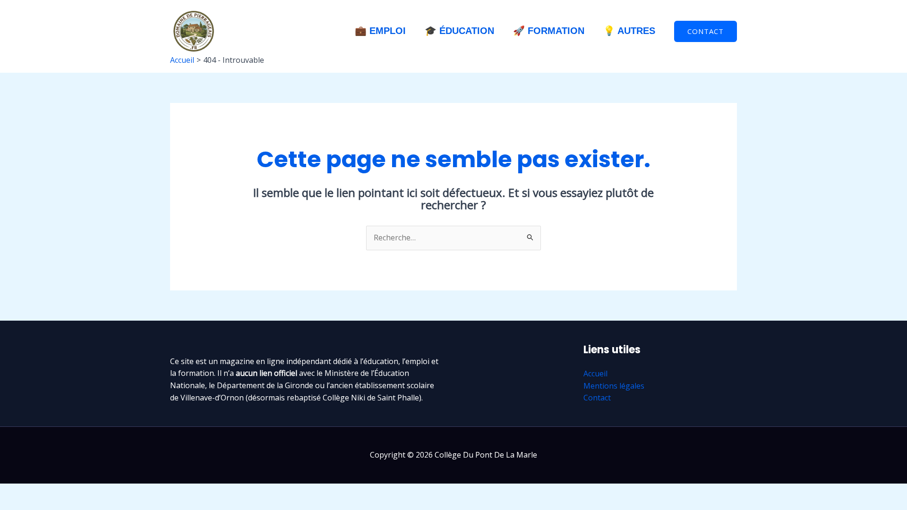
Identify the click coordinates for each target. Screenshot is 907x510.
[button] (705, 31)
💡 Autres (629, 31)
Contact (597, 397)
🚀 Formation (548, 31)
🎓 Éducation (459, 31)
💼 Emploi (380, 31)
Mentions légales (613, 386)
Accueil (595, 373)
